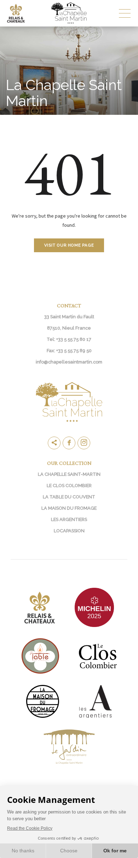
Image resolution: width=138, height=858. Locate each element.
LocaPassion (69, 530)
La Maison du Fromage (69, 508)
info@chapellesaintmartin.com (69, 362)
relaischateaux (19, 13)
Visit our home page (69, 245)
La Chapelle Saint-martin (69, 474)
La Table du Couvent (69, 496)
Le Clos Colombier (69, 485)
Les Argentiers (69, 519)
